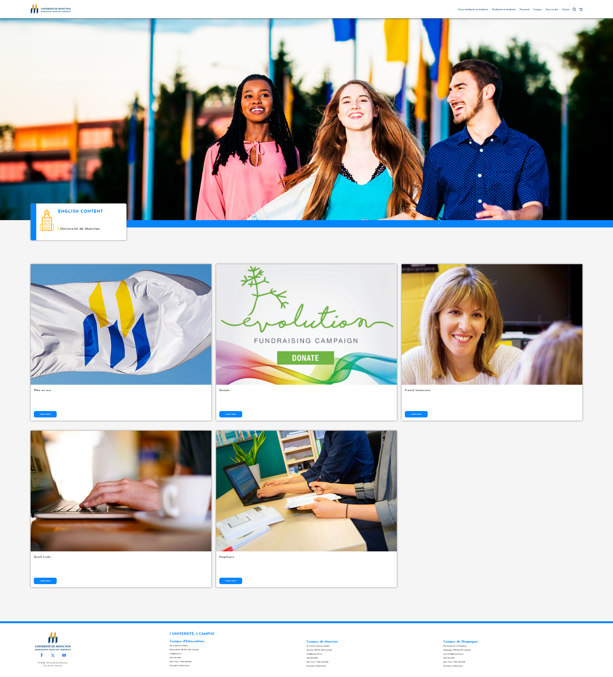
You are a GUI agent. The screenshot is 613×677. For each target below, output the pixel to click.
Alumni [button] (566, 9)
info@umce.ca (176, 654)
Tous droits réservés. (52, 666)
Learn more (45, 414)
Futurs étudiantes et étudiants (473, 9)
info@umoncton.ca (314, 654)
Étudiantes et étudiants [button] (504, 9)
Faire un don (552, 9)
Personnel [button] (524, 9)
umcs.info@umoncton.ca (453, 654)
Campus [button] (537, 9)
